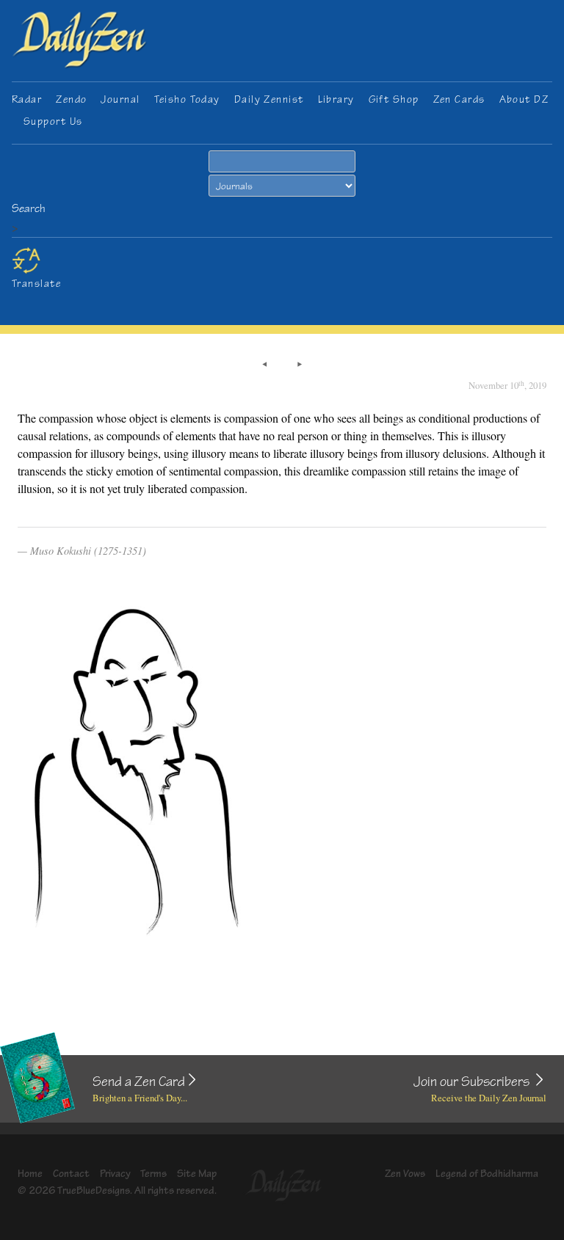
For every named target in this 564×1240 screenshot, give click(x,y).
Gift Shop (394, 99)
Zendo (71, 99)
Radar (27, 99)
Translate (36, 283)
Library (336, 99)
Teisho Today (187, 99)
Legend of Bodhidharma (486, 1173)
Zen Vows (405, 1173)
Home (30, 1173)
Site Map (197, 1173)
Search (29, 209)
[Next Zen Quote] (299, 364)
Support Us (53, 121)
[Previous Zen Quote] (264, 364)
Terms (153, 1173)
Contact (71, 1173)
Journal (120, 99)
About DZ (524, 99)
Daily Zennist (269, 99)
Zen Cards (459, 99)
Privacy (115, 1173)
